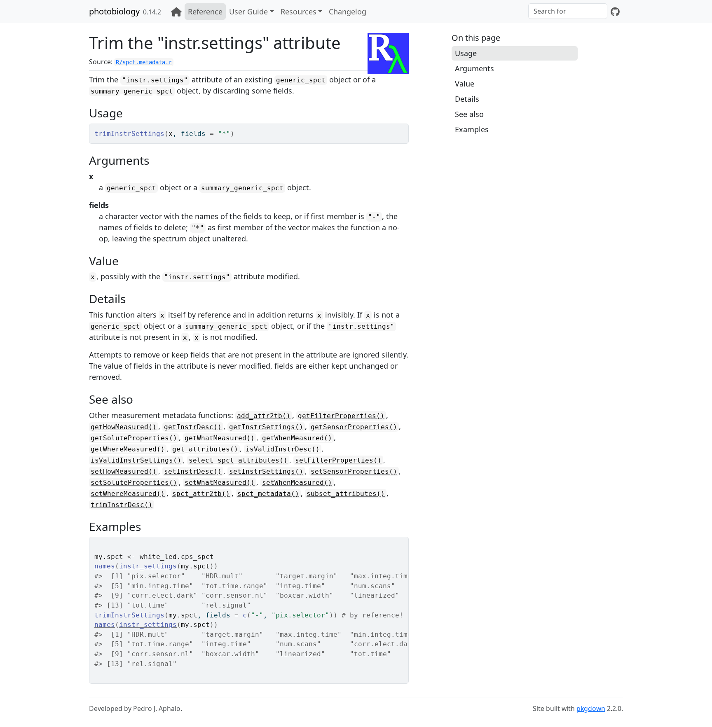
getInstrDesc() (193, 427)
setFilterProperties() (338, 460)
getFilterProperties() (341, 416)
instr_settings (148, 566)
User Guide (248, 11)
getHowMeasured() (124, 427)
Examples (472, 129)
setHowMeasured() (124, 471)
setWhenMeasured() (297, 482)
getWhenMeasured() (297, 438)
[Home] (176, 11)
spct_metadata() (268, 494)
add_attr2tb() (263, 416)
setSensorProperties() (354, 471)
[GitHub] (615, 11)
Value (464, 84)
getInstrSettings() (266, 427)
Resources (298, 11)
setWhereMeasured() (128, 494)
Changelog (347, 11)
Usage (466, 53)
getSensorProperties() (354, 427)
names (104, 566)
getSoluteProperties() (134, 438)
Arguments (474, 68)
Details (467, 99)
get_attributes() (205, 449)
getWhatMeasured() (220, 438)
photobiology (114, 11)
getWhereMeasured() (128, 449)
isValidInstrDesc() (283, 449)
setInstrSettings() (266, 471)
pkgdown (590, 708)
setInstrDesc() (193, 471)
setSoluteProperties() (134, 482)
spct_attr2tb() (201, 494)
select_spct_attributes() (238, 460)
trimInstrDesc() (121, 505)
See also (469, 114)
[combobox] (567, 11)
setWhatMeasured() (220, 482)
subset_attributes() (346, 494)
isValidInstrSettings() (136, 460)
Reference (205, 11)
